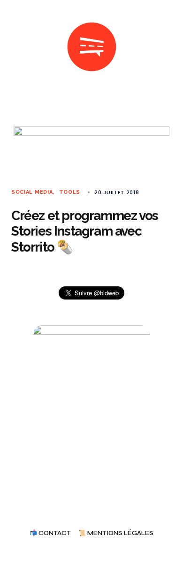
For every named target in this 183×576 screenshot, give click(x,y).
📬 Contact (50, 533)
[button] (15, 47)
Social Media (32, 192)
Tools (69, 192)
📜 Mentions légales (115, 533)
